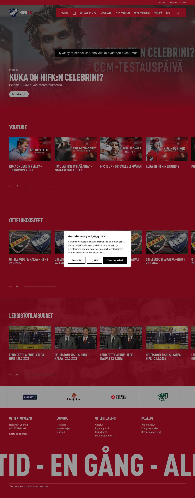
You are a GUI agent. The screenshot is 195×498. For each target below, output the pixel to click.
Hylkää (94, 260)
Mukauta (76, 260)
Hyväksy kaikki (115, 260)
